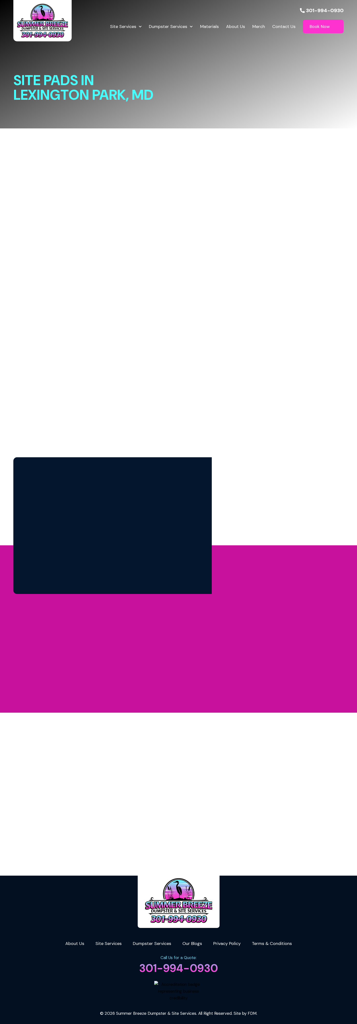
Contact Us (284, 26)
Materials (209, 26)
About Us (235, 26)
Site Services (123, 26)
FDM (252, 1013)
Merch (258, 26)
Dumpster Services (168, 26)
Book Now (320, 26)
